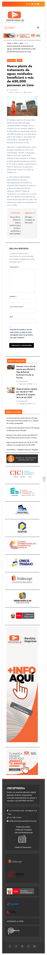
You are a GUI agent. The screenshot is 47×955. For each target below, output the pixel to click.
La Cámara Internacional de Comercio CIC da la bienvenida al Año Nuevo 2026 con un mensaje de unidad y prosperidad (22, 420)
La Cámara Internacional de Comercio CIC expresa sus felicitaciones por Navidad (23, 429)
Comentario (14, 267)
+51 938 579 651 (15, 817)
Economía (11, 61)
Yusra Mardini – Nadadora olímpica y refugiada (22, 449)
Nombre (13, 296)
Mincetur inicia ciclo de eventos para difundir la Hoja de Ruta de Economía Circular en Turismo (25, 372)
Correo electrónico (17, 307)
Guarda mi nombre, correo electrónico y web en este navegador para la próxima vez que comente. (21, 333)
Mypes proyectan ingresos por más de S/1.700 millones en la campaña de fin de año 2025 (26, 393)
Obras (19, 61)
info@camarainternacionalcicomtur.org (22, 821)
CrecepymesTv (13, 90)
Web (11, 317)
